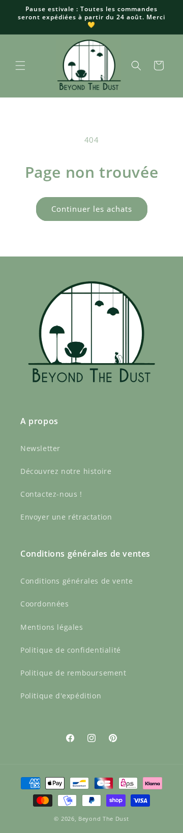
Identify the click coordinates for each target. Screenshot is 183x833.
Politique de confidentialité (70, 650)
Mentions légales (51, 627)
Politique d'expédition (60, 695)
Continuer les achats (91, 209)
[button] (20, 65)
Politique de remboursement (73, 673)
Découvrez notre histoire (65, 471)
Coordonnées (44, 603)
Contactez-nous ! (51, 494)
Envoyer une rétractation (66, 517)
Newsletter (40, 448)
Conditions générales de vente (76, 581)
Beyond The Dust (103, 818)
